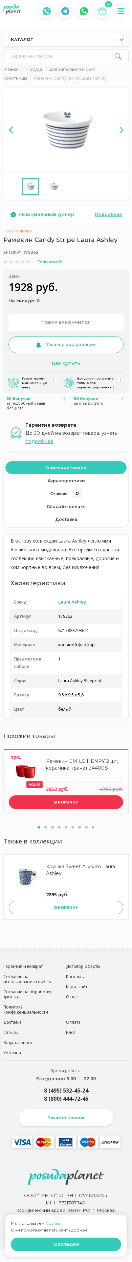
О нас (72, 996)
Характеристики (66, 480)
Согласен (66, 1244)
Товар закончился (66, 322)
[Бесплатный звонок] (47, 11)
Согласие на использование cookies (27, 979)
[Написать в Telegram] (65, 11)
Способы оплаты (66, 506)
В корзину (66, 802)
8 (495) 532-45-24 (66, 1090)
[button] (39, 827)
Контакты (75, 976)
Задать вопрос (18, 1042)
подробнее (39, 441)
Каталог (22, 39)
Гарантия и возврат (23, 966)
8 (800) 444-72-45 (66, 1098)
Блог (70, 1032)
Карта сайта (78, 986)
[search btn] (118, 56)
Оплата (73, 1022)
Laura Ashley (72, 602)
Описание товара (66, 467)
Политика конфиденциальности (25, 1009)
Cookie (52, 1223)
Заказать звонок (66, 1117)
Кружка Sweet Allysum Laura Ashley (80, 869)
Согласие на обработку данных (27, 994)
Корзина (12, 1052)
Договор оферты (83, 966)
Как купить (66, 363)
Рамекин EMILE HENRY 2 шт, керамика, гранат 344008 (82, 764)
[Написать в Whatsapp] (84, 11)
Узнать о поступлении (71, 344)
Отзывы (64, 493)
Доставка (66, 519)
